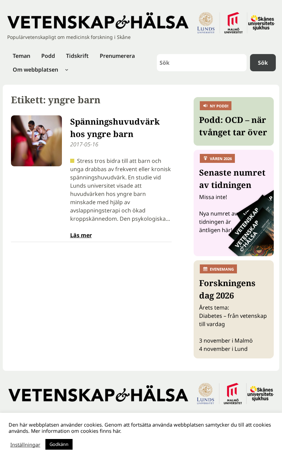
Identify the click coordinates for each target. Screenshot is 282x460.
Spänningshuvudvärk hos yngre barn (115, 127)
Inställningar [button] (25, 444)
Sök (263, 62)
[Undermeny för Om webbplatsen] (66, 69)
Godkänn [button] (59, 444)
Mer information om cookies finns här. (76, 430)
